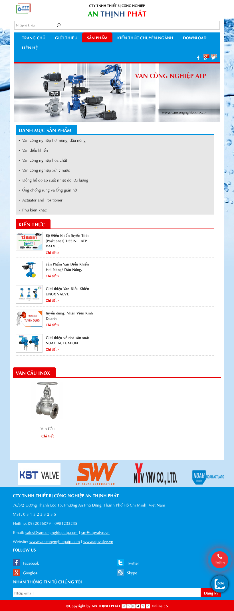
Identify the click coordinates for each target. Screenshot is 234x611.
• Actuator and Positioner (40, 200)
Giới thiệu (66, 37)
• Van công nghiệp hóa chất (43, 160)
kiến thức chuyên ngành (145, 37)
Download (195, 37)
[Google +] (205, 57)
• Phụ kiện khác (33, 210)
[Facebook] (198, 57)
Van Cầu (48, 428)
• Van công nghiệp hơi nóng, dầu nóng (52, 140)
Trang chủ (33, 37)
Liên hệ (30, 47)
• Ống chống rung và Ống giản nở (48, 190)
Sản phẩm (97, 37)
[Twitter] (213, 57)
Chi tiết (47, 435)
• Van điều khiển (33, 150)
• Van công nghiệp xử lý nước (44, 170)
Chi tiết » (52, 252)
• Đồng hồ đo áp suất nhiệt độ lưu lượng (53, 180)
